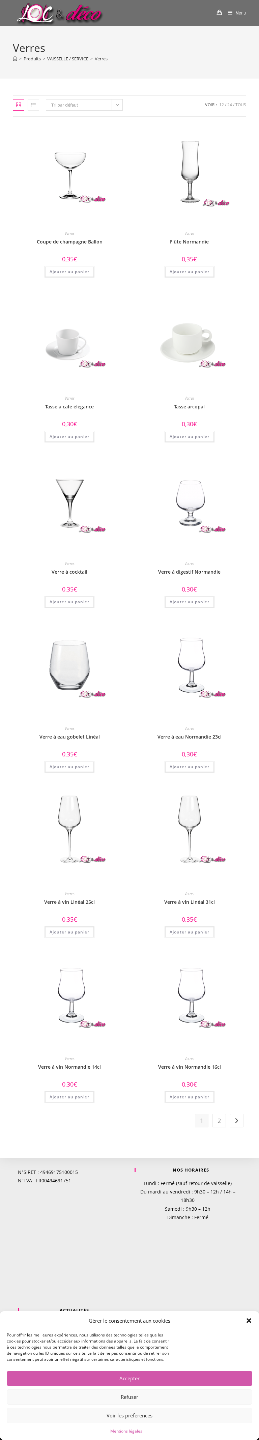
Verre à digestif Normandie (189, 572)
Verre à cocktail (69, 572)
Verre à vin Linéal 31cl (189, 902)
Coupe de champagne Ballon (70, 241)
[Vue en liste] (33, 105)
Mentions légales (126, 1431)
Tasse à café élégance (69, 406)
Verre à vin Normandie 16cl (189, 1067)
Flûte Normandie (189, 241)
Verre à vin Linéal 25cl (69, 902)
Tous (240, 105)
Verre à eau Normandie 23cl (189, 736)
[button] (249, 1320)
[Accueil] (15, 59)
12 (221, 105)
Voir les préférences (129, 1415)
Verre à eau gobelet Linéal (69, 736)
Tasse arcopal (189, 406)
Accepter (129, 1378)
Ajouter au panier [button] (69, 272)
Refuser (129, 1396)
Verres (101, 59)
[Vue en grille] (18, 105)
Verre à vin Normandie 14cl (69, 1067)
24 (229, 105)
